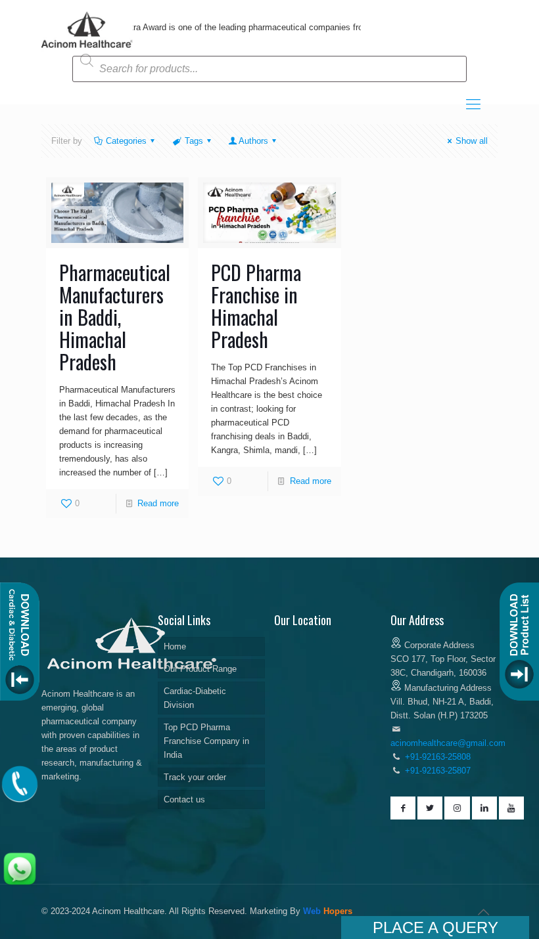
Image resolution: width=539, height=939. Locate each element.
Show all (472, 141)
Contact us (184, 799)
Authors (253, 141)
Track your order (195, 777)
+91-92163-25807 (438, 770)
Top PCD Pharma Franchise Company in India (206, 741)
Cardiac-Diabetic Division (195, 698)
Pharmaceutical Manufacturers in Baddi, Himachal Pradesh (114, 316)
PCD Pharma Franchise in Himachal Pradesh (256, 305)
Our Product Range (200, 669)
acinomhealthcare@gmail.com (447, 743)
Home (175, 646)
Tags (194, 141)
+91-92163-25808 (436, 757)
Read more (158, 503)
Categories (126, 141)
